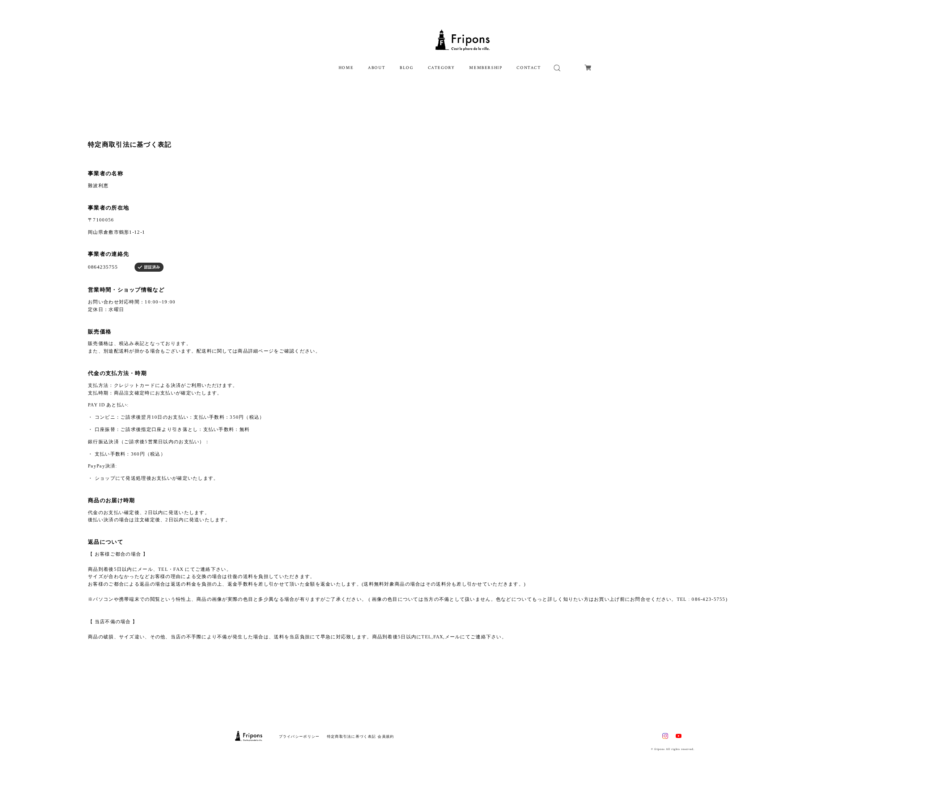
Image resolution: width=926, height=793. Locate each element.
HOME (346, 67)
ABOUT (376, 67)
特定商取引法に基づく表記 (351, 736)
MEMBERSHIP (485, 67)
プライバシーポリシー (299, 736)
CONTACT (529, 67)
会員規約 (386, 736)
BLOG (406, 67)
